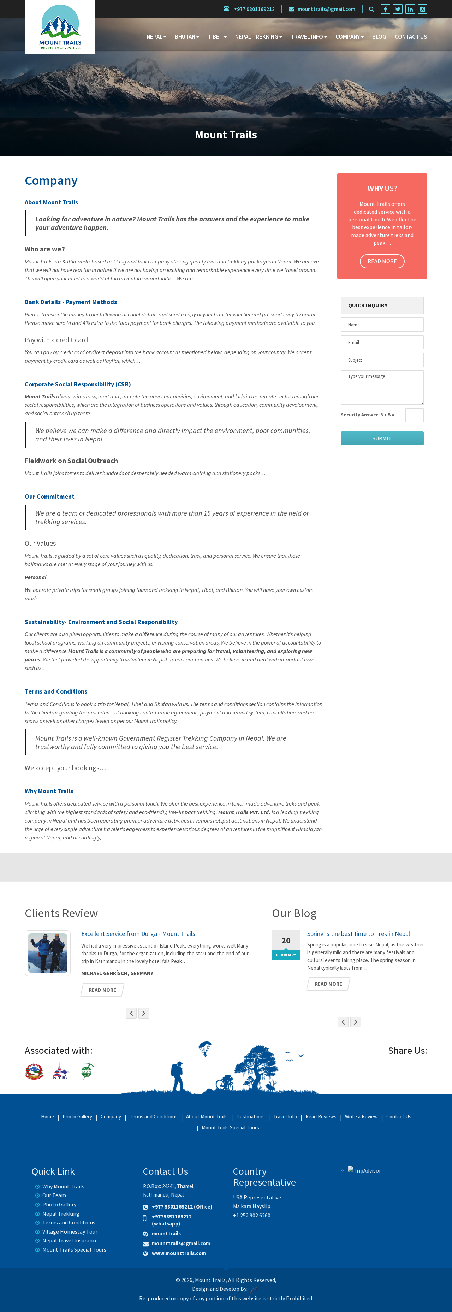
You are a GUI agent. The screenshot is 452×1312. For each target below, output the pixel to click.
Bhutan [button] (185, 37)
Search (407, 59)
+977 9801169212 (254, 9)
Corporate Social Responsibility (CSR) (78, 384)
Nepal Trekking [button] (256, 37)
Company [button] (347, 37)
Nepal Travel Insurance (70, 1240)
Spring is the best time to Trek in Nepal (358, 934)
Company (111, 1117)
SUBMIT (382, 438)
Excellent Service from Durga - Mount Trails (138, 934)
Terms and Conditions (56, 691)
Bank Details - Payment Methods (71, 302)
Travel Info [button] (307, 37)
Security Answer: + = (367, 414)
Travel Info (285, 1117)
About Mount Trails (51, 202)
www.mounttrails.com (179, 1253)
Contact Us (411, 37)
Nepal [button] (154, 37)
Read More (382, 261)
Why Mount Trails (49, 791)
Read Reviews (321, 1117)
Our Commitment (50, 496)
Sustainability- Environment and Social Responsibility (101, 622)
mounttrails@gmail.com (326, 9)
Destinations (250, 1117)
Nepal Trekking (60, 1213)
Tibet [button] (215, 37)
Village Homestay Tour (69, 1231)
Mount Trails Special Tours (230, 1128)
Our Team (54, 1195)
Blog (379, 37)
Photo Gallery (77, 1117)
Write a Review (361, 1117)
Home (47, 1117)
